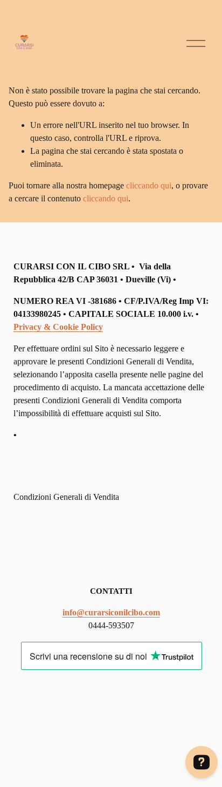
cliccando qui (148, 185)
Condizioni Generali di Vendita (66, 496)
